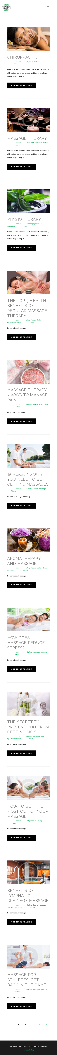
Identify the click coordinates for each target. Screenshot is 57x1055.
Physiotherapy (24, 219)
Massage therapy (14, 322)
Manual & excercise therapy (37, 143)
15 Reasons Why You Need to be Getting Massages (28, 479)
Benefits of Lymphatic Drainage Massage (28, 895)
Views (12, 64)
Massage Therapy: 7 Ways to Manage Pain (27, 395)
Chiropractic (22, 57)
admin (18, 62)
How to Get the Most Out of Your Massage (27, 811)
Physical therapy (33, 62)
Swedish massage (40, 404)
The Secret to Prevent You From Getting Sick (28, 727)
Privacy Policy (28, 1050)
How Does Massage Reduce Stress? (26, 642)
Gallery (39, 320)
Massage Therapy (27, 138)
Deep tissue (31, 320)
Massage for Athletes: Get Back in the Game (27, 979)
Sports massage (39, 489)
